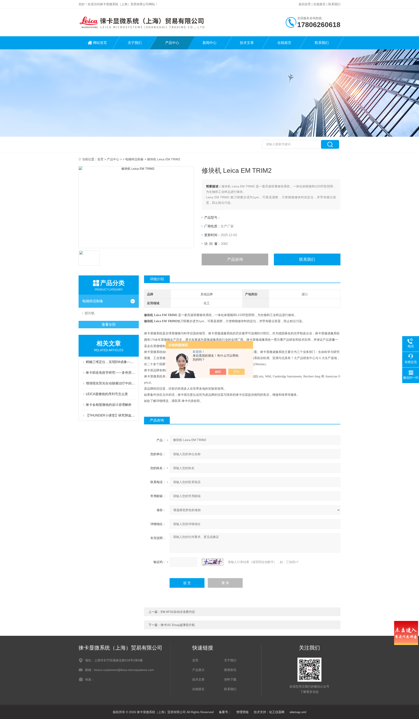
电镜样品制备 (134, 159)
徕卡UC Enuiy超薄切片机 (178, 625)
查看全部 (109, 324)
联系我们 (334, 4)
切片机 (89, 313)
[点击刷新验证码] (212, 562)
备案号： (225, 712)
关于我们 (135, 43)
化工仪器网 (276, 712)
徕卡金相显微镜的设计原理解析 (109, 404)
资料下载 (230, 679)
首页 (100, 159)
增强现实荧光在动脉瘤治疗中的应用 (111, 383)
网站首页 (100, 43)
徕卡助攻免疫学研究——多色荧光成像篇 (111, 372)
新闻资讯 (230, 670)
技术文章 (247, 43)
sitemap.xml (298, 712)
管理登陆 (242, 712)
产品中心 (172, 43)
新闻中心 (209, 43)
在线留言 (319, 4)
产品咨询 (235, 259)
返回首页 (305, 4)
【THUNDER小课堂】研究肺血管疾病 (111, 415)
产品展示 (198, 670)
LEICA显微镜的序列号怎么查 (107, 394)
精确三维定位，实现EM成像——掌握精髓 (111, 362)
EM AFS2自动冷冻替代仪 (178, 612)
